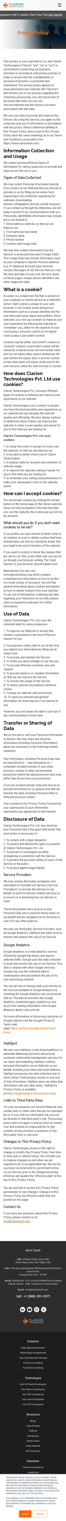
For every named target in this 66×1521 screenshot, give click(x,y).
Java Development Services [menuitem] (33, 1358)
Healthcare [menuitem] (33, 1472)
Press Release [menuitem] (33, 1446)
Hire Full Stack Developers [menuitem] (33, 1384)
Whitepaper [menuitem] (33, 1436)
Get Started (49, 14)
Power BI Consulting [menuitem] (33, 1367)
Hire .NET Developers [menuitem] (33, 1394)
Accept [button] (25, 1513)
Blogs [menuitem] (33, 1421)
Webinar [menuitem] (33, 1430)
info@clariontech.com (17, 1221)
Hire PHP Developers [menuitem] (33, 1404)
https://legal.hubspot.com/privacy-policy (31, 1093)
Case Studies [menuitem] (33, 1425)
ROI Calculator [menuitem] (33, 1451)
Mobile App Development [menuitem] (33, 1352)
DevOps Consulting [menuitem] (33, 1362)
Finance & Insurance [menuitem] (33, 1467)
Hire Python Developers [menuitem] (33, 1389)
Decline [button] (40, 1513)
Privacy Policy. (36, 1493)
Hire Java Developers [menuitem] (33, 1399)
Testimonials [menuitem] (33, 1441)
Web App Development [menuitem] (33, 1347)
